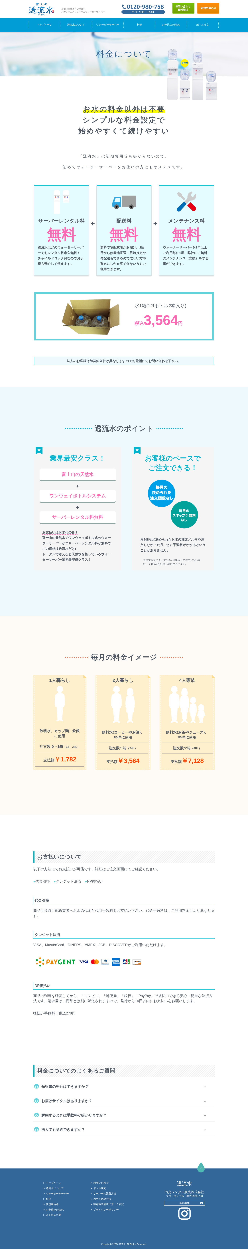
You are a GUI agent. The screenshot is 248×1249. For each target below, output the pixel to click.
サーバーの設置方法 (104, 1193)
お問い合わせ (101, 1182)
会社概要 (184, 1203)
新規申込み (52, 1204)
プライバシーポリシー (106, 1209)
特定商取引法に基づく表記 (108, 1204)
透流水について (76, 24)
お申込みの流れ (171, 24)
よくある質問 (53, 1214)
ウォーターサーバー (107, 24)
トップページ (44, 24)
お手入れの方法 (102, 1198)
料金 (139, 24)
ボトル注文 (202, 24)
